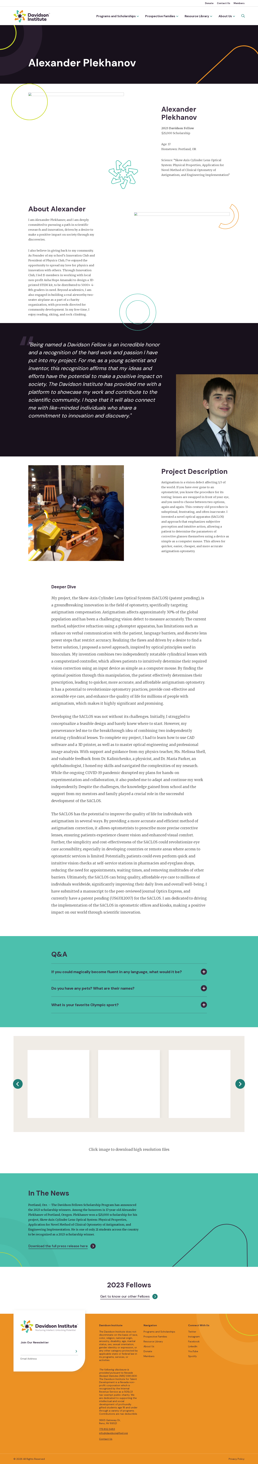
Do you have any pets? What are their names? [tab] (92, 988)
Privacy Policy (236, 1458)
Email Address (29, 1358)
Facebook (194, 1341)
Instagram (194, 1336)
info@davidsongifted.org (113, 1433)
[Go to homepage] (32, 16)
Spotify (192, 1356)
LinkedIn (192, 1346)
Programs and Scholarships (116, 16)
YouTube (193, 1351)
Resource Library (197, 16)
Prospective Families (160, 16)
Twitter (192, 1331)
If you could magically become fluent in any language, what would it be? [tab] (116, 971)
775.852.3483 (107, 1429)
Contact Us (223, 3)
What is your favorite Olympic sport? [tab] (85, 1004)
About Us (225, 16)
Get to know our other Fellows (125, 1296)
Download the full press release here (58, 1246)
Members (239, 3)
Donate (209, 3)
